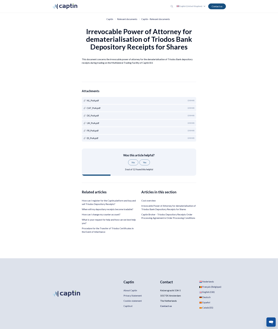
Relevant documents (127, 19)
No (133, 162)
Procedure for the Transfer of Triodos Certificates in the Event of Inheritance (108, 230)
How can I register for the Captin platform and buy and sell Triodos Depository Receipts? (109, 202)
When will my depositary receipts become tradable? (107, 209)
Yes (144, 162)
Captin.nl (128, 306)
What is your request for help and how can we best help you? (109, 221)
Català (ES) (207, 307)
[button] (191, 6)
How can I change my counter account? (101, 214)
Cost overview (148, 200)
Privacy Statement (133, 295)
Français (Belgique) (211, 286)
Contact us (217, 6)
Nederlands (208, 281)
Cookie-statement (133, 300)
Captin (109, 19)
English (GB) (208, 292)
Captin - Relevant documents (155, 19)
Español (206, 302)
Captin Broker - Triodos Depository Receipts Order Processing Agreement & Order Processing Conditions (168, 216)
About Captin (130, 290)
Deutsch (206, 297)
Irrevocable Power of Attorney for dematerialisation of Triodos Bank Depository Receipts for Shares (168, 207)
